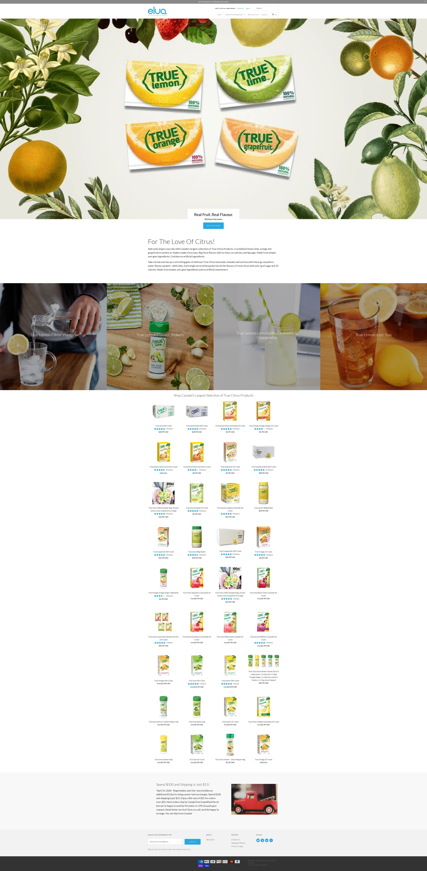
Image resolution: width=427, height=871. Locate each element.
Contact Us (264, 14)
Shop (219, 14)
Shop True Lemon (213, 225)
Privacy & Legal (237, 846)
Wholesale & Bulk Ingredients (234, 14)
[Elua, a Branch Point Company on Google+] (266, 840)
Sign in (248, 8)
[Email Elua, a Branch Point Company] (271, 840)
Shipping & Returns (238, 843)
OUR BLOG (240, 8)
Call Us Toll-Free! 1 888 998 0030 (225, 8)
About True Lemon (253, 14)
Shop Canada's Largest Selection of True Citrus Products (213, 395)
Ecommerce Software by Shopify (257, 865)
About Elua (210, 839)
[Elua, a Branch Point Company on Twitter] (258, 840)
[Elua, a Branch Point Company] (163, 11)
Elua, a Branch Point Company (261, 860)
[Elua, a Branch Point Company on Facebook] (262, 840)
